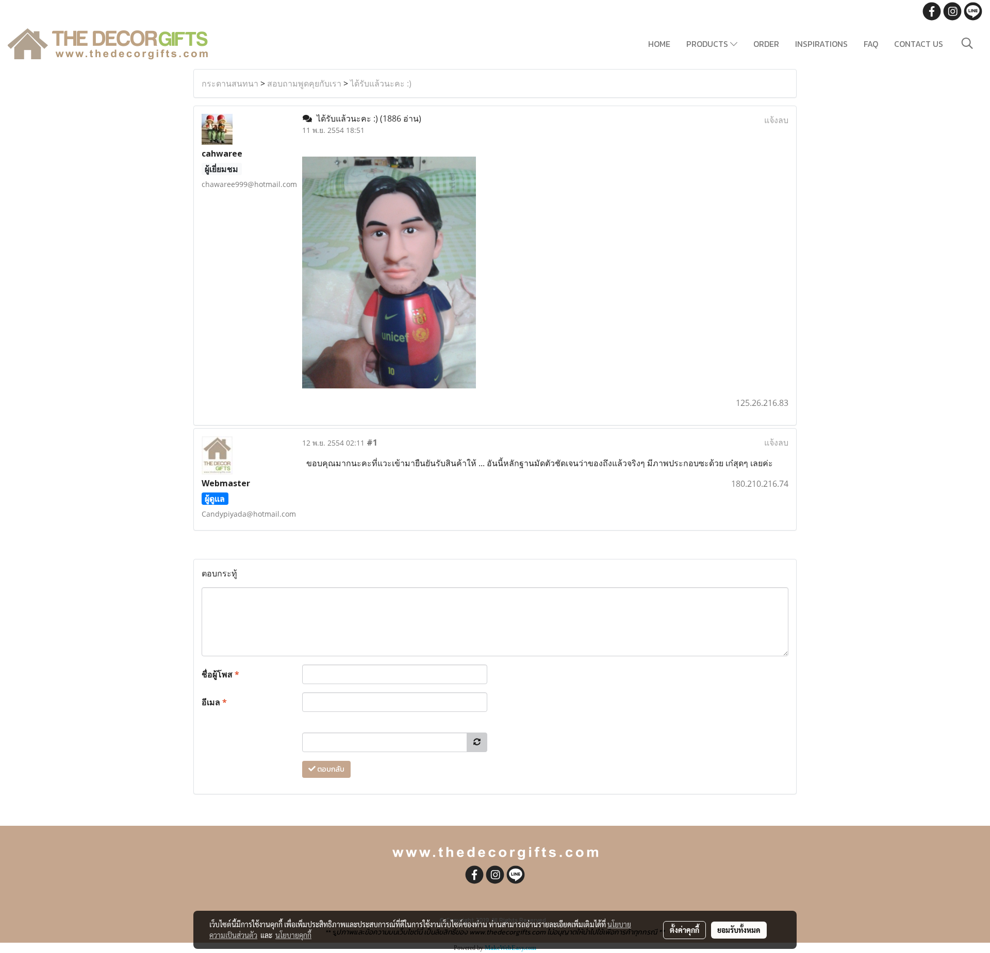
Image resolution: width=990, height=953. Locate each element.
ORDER (766, 44)
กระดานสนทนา (230, 83)
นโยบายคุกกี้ (293, 935)
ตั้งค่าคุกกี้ (684, 929)
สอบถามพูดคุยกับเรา (304, 83)
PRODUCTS (708, 44)
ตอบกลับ (330, 769)
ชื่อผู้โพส (220, 674)
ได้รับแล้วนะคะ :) (380, 83)
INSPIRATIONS (821, 44)
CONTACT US (918, 44)
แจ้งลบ (776, 120)
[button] (967, 43)
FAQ (871, 44)
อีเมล (214, 702)
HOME (659, 44)
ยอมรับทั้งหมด (739, 929)
